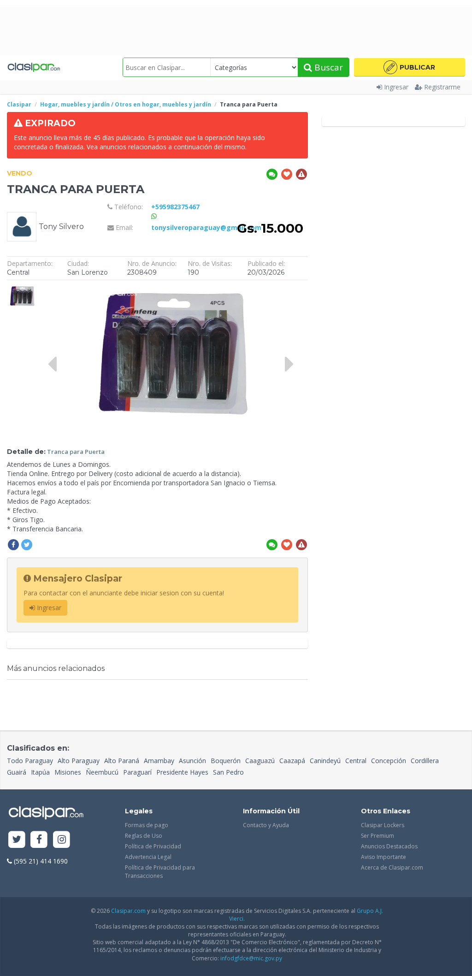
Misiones (67, 772)
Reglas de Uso (143, 836)
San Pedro (228, 772)
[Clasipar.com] (33, 67)
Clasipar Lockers (382, 825)
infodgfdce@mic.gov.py (251, 958)
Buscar (327, 67)
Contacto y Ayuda (266, 825)
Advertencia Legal (148, 857)
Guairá (16, 772)
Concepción (388, 760)
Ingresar (396, 86)
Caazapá (292, 760)
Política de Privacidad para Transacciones (160, 871)
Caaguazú (260, 760)
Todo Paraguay (30, 760)
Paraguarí (137, 772)
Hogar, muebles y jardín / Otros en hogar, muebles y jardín (125, 104)
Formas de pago (146, 825)
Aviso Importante (383, 857)
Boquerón (226, 760)
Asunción (192, 760)
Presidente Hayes (182, 772)
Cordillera (425, 760)
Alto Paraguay (79, 760)
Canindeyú (325, 760)
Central (355, 760)
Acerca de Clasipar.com (392, 867)
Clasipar (19, 104)
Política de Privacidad (153, 846)
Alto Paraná (121, 760)
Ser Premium (377, 836)
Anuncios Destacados (389, 846)
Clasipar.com (128, 911)
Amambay (159, 760)
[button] (409, 67)
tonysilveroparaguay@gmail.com (206, 227)
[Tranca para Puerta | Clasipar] (22, 289)
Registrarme (442, 86)
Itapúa (40, 772)
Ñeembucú (102, 772)
